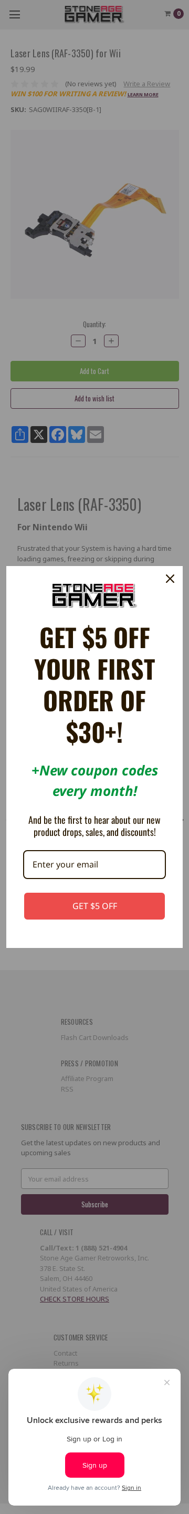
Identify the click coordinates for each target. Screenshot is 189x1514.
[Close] (170, 578)
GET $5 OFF (94, 906)
